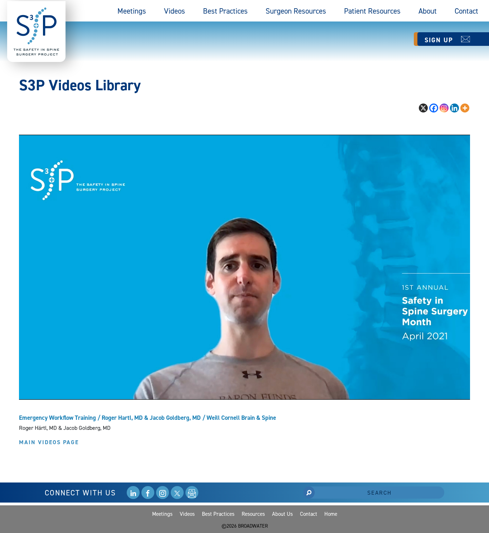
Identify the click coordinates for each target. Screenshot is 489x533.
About (427, 10)
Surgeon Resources (296, 10)
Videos (174, 10)
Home (330, 513)
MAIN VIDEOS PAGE (49, 442)
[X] (423, 108)
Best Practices (225, 10)
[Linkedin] (454, 108)
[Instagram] (444, 108)
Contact (466, 10)
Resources (253, 513)
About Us (282, 513)
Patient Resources (372, 10)
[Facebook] (433, 108)
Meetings (131, 10)
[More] (464, 108)
